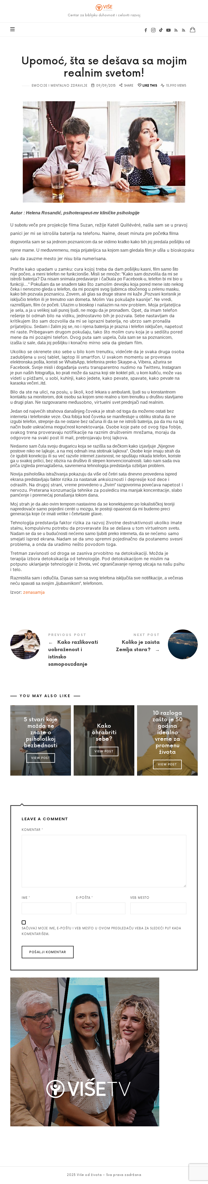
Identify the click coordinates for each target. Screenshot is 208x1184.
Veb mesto (140, 898)
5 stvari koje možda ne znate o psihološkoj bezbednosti (40, 732)
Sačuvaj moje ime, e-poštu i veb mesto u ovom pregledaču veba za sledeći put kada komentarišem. (101, 931)
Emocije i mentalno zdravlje (59, 85)
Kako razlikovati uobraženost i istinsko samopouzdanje (57, 651)
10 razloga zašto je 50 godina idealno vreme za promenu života (167, 732)
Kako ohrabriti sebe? (104, 732)
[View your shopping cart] (193, 29)
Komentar (32, 830)
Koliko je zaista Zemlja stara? (151, 644)
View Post (40, 758)
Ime (26, 898)
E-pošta (84, 898)
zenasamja (34, 592)
